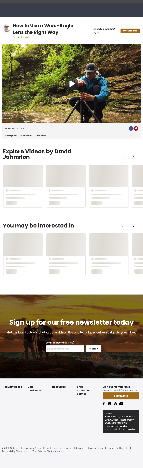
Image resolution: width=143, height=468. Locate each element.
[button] (104, 30)
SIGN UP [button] (93, 348)
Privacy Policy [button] (95, 448)
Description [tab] (11, 135)
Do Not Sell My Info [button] (118, 448)
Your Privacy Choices (44, 451)
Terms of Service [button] (74, 448)
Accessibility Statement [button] (15, 451)
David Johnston (22, 37)
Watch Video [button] (130, 30)
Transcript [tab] (40, 135)
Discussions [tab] (26, 135)
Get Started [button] (121, 396)
